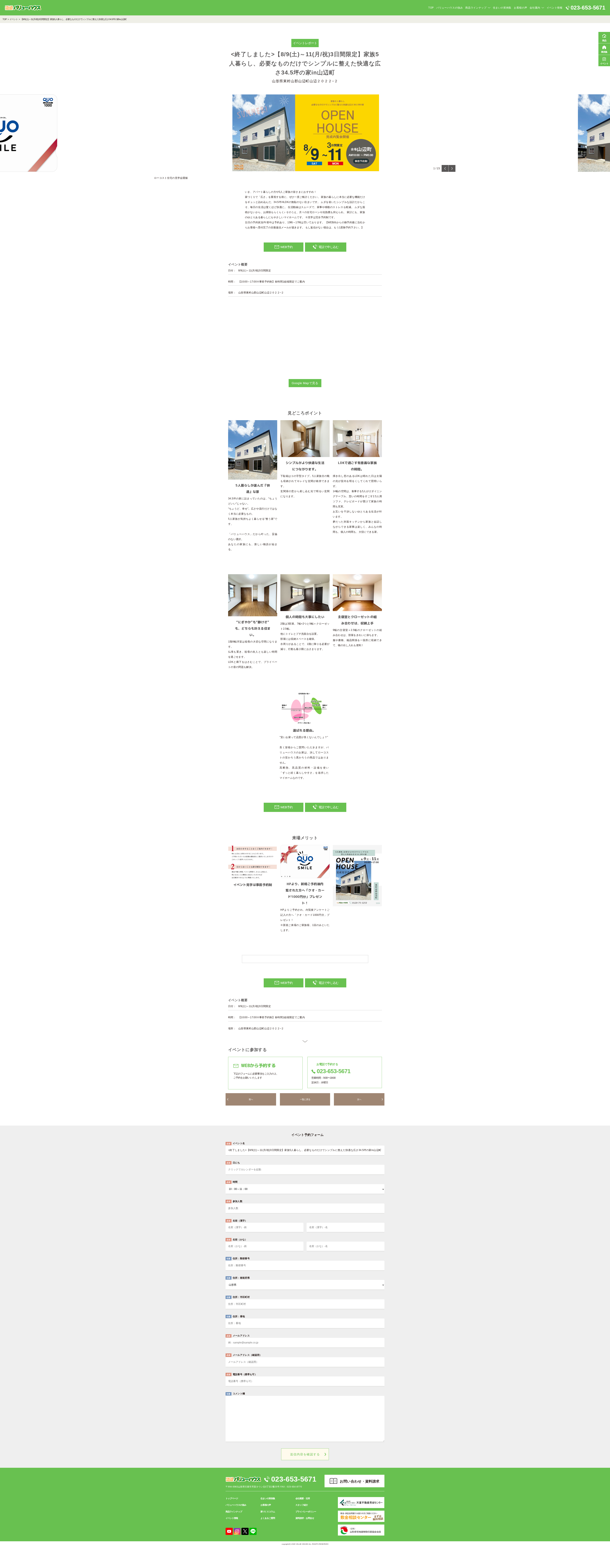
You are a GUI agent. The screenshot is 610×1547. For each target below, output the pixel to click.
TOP (431, 7)
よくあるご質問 (268, 1518)
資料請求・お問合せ (304, 1518)
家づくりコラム (268, 1511)
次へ (359, 1099)
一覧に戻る (305, 1099)
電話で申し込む (329, 247)
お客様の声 (520, 7)
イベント (604, 63)
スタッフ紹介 (301, 1505)
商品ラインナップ (475, 7)
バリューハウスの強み (449, 7)
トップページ (232, 1498)
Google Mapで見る (305, 383)
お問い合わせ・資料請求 (360, 1481)
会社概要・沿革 (302, 1498)
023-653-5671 (293, 1479)
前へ (251, 1099)
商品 (604, 40)
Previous (445, 168)
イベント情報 (555, 7)
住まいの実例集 (502, 7)
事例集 (604, 52)
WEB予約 (286, 247)
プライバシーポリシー (305, 1511)
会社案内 (535, 7)
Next (452, 168)
